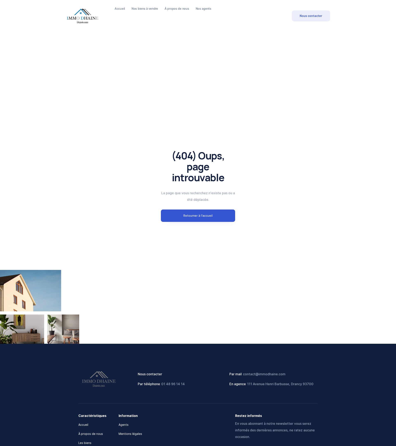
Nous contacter (311, 16)
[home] (82, 15)
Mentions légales (130, 433)
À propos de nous (90, 433)
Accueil (83, 424)
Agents (123, 424)
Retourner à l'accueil (198, 215)
